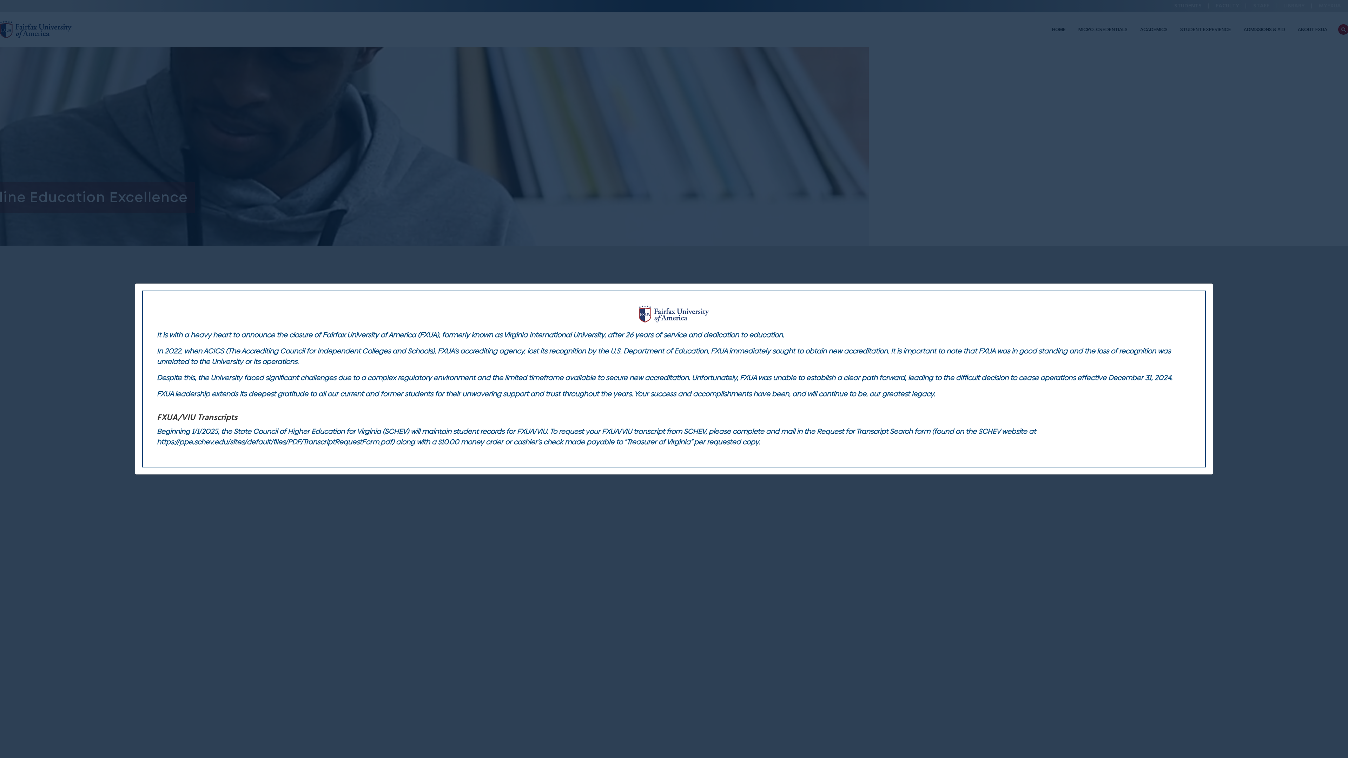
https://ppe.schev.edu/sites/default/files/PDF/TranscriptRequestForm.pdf (274, 442)
